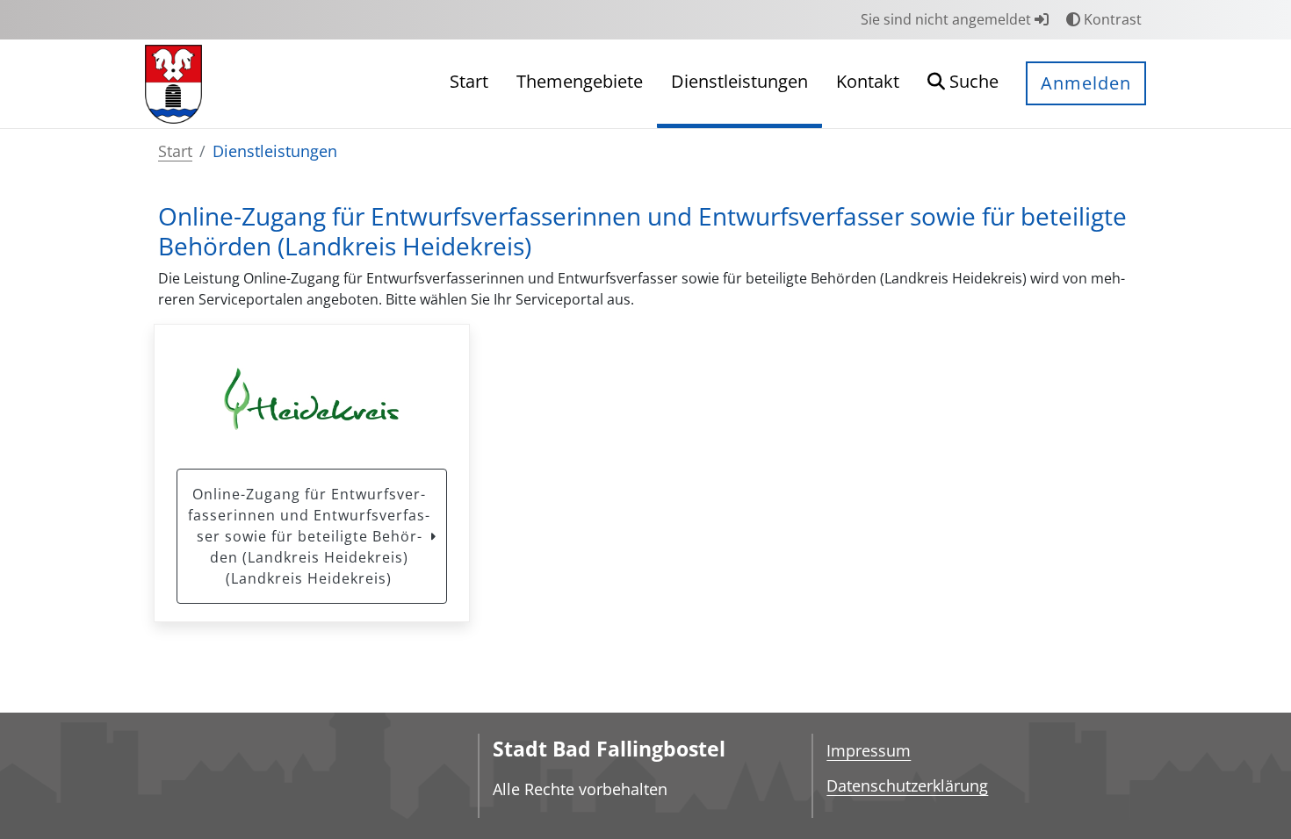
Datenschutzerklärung (907, 785)
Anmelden (1086, 83)
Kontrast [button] (1111, 19)
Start (175, 150)
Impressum (868, 750)
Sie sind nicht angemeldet (948, 19)
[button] (963, 83)
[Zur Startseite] (173, 82)
